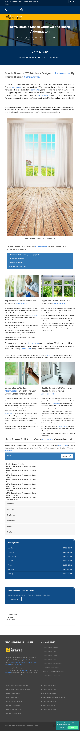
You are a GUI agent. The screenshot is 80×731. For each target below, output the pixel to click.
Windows (10, 509)
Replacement (12, 515)
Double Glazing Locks (49, 689)
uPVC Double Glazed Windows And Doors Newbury (21, 480)
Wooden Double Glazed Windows (53, 672)
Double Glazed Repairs (50, 656)
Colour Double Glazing (50, 701)
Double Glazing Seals (49, 685)
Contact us (11, 532)
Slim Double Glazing (49, 705)
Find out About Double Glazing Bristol (40, 238)
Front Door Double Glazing (14, 701)
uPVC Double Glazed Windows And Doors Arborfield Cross (21, 494)
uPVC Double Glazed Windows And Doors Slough (21, 476)
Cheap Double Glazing (13, 693)
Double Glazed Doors (49, 652)
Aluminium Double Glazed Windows (17, 685)
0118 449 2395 (12, 9)
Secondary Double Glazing (51, 668)
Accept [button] (72, 727)
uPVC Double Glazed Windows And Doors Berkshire (21, 467)
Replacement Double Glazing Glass (54, 697)
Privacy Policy (16, 728)
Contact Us (66, 456)
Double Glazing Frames (13, 713)
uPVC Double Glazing (49, 693)
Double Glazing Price (49, 709)
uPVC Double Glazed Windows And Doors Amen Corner (21, 485)
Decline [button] (62, 727)
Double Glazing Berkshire (15, 464)
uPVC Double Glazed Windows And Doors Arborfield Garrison (21, 498)
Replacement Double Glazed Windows (18, 689)
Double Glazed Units (49, 660)
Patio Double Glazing (12, 697)
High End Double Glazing (14, 709)
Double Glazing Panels (13, 705)
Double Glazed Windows (50, 648)
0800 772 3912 (62, 426)
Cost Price (11, 520)
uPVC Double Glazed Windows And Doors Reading (21, 472)
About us (10, 503)
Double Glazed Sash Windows (52, 664)
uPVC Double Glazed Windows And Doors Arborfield (21, 489)
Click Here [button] (67, 724)
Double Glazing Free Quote (51, 676)
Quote (9, 526)
